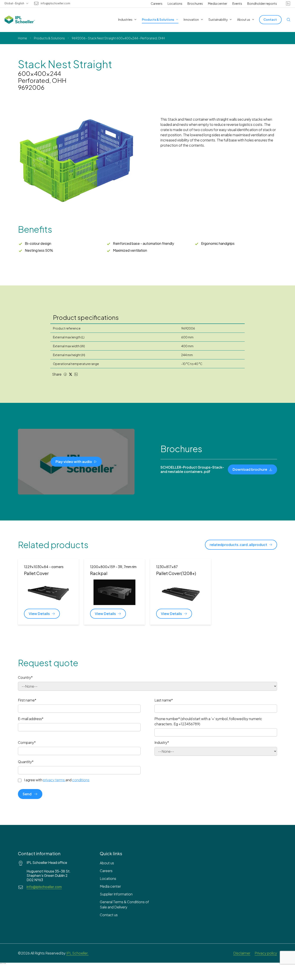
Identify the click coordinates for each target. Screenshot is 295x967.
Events (237, 3)
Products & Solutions (49, 38)
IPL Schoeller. (77, 953)
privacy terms (54, 780)
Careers (156, 3)
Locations (175, 3)
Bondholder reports (262, 3)
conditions (80, 780)
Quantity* (25, 761)
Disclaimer (241, 953)
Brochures (195, 3)
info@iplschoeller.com (55, 3)
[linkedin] (288, 3)
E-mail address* (30, 718)
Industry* (161, 742)
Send (27, 794)
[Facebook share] (65, 374)
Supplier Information (116, 894)
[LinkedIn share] (76, 374)
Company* (27, 742)
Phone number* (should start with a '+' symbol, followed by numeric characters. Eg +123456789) (208, 721)
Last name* (163, 700)
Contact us (109, 915)
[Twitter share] (70, 374)
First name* (27, 700)
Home (22, 38)
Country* (25, 677)
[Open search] (288, 20)
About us (107, 863)
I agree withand (56, 780)
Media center (217, 3)
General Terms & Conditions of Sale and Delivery (124, 904)
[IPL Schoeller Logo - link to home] (19, 20)
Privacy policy (266, 953)
